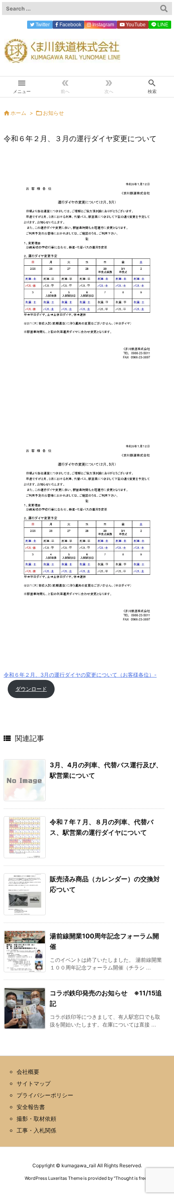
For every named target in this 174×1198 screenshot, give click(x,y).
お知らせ (53, 113)
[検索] (164, 8)
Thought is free (131, 1178)
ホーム (18, 113)
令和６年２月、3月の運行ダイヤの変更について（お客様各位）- (80, 675)
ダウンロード (31, 689)
